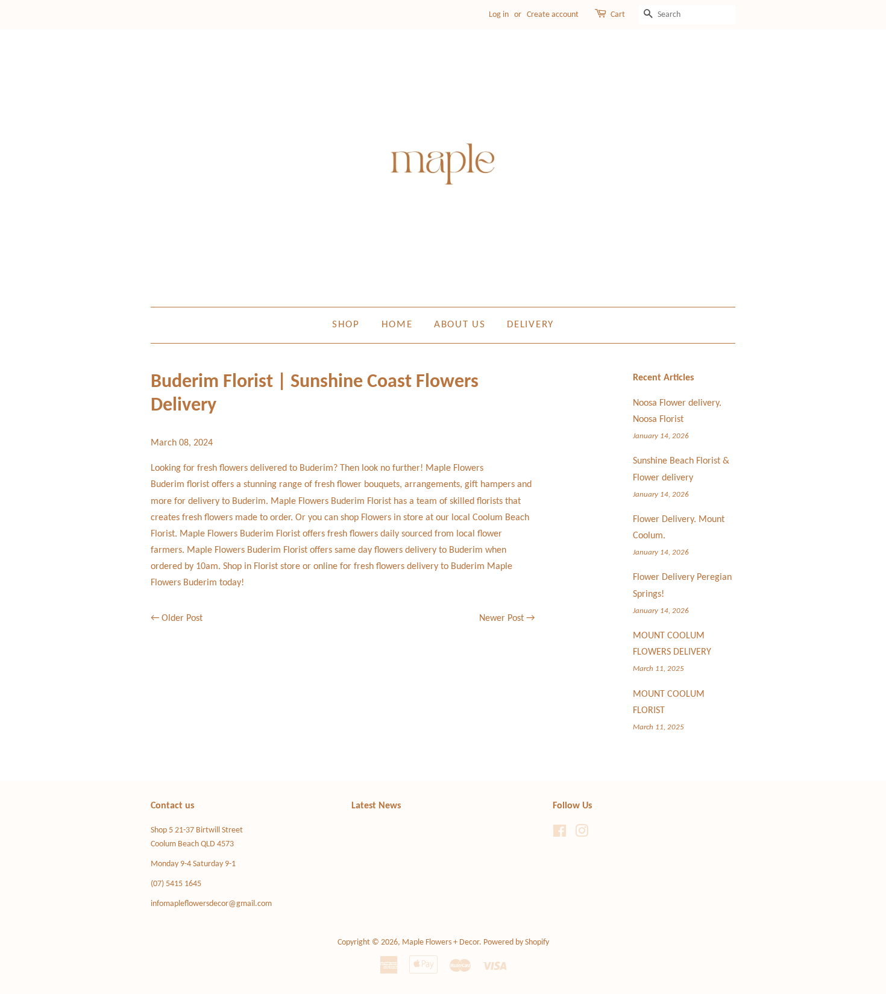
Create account (553, 14)
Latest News (376, 806)
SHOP (346, 324)
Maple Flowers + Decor (440, 942)
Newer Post (501, 618)
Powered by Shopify (516, 942)
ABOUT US (460, 324)
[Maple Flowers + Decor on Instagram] (581, 834)
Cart (618, 14)
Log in (499, 14)
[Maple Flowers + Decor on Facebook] (560, 834)
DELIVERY (530, 324)
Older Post (182, 618)
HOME (397, 324)
